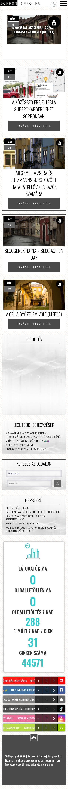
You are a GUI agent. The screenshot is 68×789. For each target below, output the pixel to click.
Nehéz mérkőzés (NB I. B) (17, 507)
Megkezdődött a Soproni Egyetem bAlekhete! (27, 432)
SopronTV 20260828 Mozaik (19, 445)
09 (9, 77)
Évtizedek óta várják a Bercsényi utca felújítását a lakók (33, 512)
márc (13, 19)
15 (9, 225)
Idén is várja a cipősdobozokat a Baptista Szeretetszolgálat (25, 517)
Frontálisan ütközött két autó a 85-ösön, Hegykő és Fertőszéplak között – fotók (31, 529)
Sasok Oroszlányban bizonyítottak (22, 523)
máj (10, 142)
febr (9, 283)
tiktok (62, 708)
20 (9, 147)
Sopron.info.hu (37, 756)
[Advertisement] (34, 379)
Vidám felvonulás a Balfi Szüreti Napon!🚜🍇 (28, 440)
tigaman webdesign (17, 760)
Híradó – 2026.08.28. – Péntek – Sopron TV (26, 449)
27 (9, 289)
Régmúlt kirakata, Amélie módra (29, 718)
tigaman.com (52, 760)
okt (9, 71)
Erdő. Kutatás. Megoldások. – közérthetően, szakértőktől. (33, 436)
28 (13, 25)
